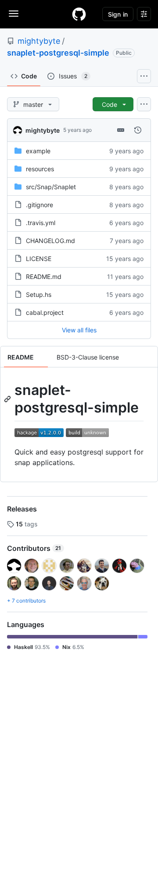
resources (40, 169)
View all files (79, 330)
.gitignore (39, 204)
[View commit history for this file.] (137, 130)
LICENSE (38, 258)
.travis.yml (40, 222)
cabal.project (45, 312)
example (38, 151)
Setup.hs (38, 294)
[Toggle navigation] (13, 13)
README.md (43, 276)
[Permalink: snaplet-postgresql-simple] (8, 399)
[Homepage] (79, 14)
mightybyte (39, 41)
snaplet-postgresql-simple (58, 52)
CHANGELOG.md (50, 240)
